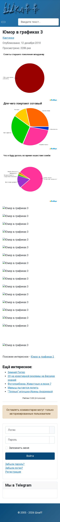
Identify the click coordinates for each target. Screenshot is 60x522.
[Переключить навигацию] (3, 22)
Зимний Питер (16, 372)
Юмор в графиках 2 (42, 356)
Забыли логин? (14, 467)
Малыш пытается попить (23, 387)
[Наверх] (56, 518)
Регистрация (13, 471)
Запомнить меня (19, 447)
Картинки (8, 37)
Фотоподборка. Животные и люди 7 (29, 383)
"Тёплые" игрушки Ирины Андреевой (30, 391)
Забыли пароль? (14, 464)
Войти (30, 455)
